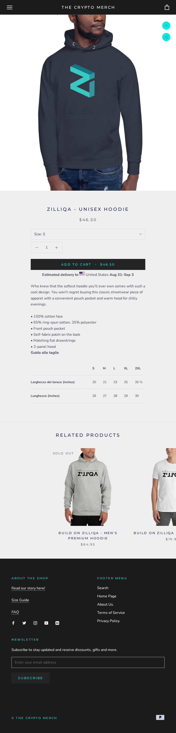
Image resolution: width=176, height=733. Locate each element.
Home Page (106, 596)
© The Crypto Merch (34, 718)
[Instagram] (35, 623)
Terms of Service (111, 612)
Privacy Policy (108, 620)
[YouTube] (46, 623)
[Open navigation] (9, 7)
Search (102, 587)
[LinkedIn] (57, 623)
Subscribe (30, 678)
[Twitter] (24, 623)
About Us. (105, 604)
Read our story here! (28, 588)
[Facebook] (13, 623)
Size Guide (20, 600)
